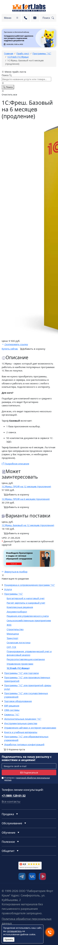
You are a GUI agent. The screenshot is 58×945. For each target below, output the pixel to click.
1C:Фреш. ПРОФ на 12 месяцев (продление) (26, 486)
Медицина (13, 633)
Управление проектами (20, 663)
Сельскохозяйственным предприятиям (29, 620)
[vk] (32, 876)
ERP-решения (11, 705)
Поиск (9, 87)
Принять (9, 939)
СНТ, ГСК (11, 647)
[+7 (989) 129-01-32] (26, 18)
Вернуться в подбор (15, 571)
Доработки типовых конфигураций (24, 744)
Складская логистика (18, 642)
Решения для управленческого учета (28, 615)
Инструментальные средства (20, 723)
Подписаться (30, 772)
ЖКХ (9, 624)
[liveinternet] (8, 871)
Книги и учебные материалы (20, 732)
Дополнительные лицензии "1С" (22, 718)
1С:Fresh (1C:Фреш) (18, 668)
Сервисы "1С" (11, 714)
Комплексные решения (20, 607)
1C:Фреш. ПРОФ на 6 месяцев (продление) (26, 499)
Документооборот (17, 611)
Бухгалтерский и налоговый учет (26, 598)
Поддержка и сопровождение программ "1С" (29, 584)
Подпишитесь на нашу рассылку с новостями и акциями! (27, 758)
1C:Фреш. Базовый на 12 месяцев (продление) (28, 525)
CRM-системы (11, 710)
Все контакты (11, 801)
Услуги (8, 589)
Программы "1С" (13, 593)
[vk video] (42, 876)
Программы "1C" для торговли (21, 673)
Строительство (15, 629)
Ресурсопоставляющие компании (26, 659)
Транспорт (12, 638)
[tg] (22, 876)
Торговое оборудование (18, 701)
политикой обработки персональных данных (27, 779)
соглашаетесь (14, 931)
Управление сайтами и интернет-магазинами (30, 727)
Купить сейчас (10, 348)
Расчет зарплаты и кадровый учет (26, 602)
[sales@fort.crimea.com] (35, 18)
